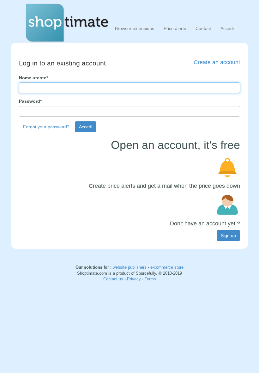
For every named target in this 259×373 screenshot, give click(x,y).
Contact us (113, 279)
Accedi (227, 28)
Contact (203, 28)
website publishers (130, 267)
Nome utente (33, 77)
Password (30, 101)
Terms (150, 279)
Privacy (134, 279)
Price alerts (175, 28)
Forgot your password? (46, 126)
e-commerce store (167, 267)
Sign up (228, 235)
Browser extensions (134, 28)
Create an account (217, 62)
